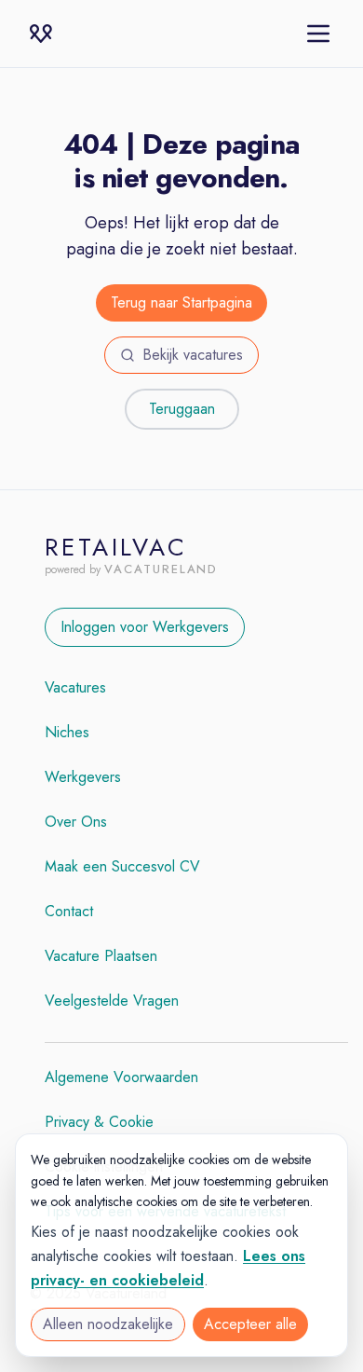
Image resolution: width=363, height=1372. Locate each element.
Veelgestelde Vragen (112, 1000)
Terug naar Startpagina (181, 302)
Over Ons (76, 821)
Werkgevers (83, 777)
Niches (67, 732)
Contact (69, 911)
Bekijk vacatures (192, 354)
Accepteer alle (250, 1324)
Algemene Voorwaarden (121, 1077)
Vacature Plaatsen (101, 956)
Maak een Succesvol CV (122, 866)
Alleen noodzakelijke (108, 1324)
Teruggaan (182, 408)
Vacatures (75, 687)
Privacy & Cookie (99, 1121)
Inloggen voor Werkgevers (144, 627)
